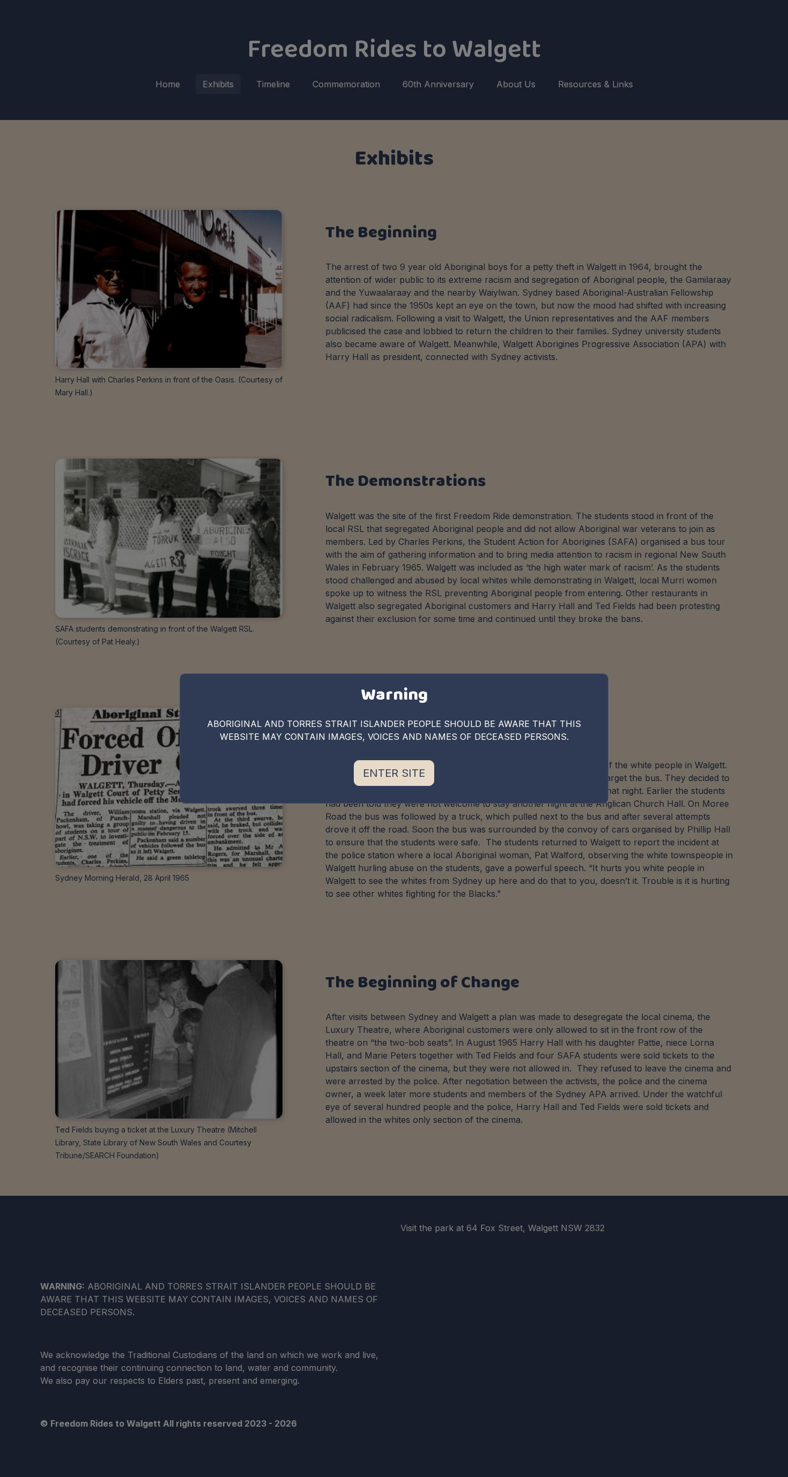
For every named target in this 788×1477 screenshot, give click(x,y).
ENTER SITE (394, 773)
